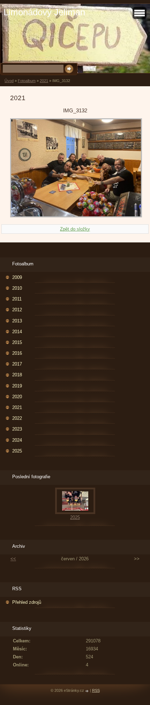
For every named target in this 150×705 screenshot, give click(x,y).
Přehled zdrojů (26, 602)
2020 (17, 396)
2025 (17, 451)
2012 (17, 309)
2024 (17, 440)
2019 (17, 385)
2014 (17, 331)
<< (13, 558)
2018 (17, 374)
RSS (96, 690)
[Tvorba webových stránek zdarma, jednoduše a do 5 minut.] (87, 690)
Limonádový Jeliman (44, 12)
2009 (17, 277)
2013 (17, 320)
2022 (17, 418)
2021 (44, 81)
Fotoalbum (27, 81)
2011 (17, 299)
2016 (17, 353)
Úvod (9, 81)
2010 (17, 288)
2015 (17, 342)
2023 (17, 429)
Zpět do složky (75, 229)
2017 (17, 364)
